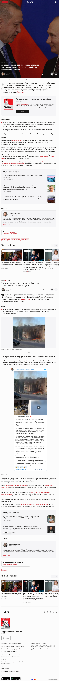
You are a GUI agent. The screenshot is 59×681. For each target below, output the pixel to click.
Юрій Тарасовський (10, 73)
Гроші (4, 179)
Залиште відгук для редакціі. (10, 233)
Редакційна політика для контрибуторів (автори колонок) (12, 662)
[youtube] (56, 612)
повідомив (25, 299)
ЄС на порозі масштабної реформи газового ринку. (22, 176)
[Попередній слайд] (52, 576)
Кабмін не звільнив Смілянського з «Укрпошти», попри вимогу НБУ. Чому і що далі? (21, 517)
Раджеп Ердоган (25, 239)
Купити (22, 111)
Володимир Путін (15, 239)
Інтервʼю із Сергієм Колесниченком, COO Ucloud (33, 266)
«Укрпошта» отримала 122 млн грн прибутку (34, 504)
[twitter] (44, 612)
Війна (4, 201)
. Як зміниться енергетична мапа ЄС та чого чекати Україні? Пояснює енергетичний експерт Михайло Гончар (21, 187)
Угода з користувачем (15, 643)
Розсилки (21, 649)
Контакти (4, 643)
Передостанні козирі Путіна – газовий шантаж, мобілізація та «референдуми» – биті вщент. (23, 198)
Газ (9, 239)
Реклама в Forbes (16, 666)
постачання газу (17, 140)
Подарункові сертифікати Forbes (10, 671)
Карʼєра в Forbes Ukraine (7, 646)
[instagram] (50, 612)
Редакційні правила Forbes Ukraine (10, 656)
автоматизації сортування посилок (16, 485)
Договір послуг (20, 646)
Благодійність (5, 668)
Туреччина (4, 239)
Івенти (3, 649)
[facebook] (47, 612)
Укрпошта (4, 570)
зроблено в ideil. (53, 679)
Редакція (3, 659)
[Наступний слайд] (56, 245)
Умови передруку (12, 649)
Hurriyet (20, 92)
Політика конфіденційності (9, 651)
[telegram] (53, 612)
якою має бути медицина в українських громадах (11, 264)
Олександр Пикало (10, 289)
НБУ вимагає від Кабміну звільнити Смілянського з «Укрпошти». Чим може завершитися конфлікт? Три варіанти (22, 528)
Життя (2, 268)
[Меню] (56, 2)
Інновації (25, 271)
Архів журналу (5, 666)
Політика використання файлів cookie (11, 654)
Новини (3, 62)
